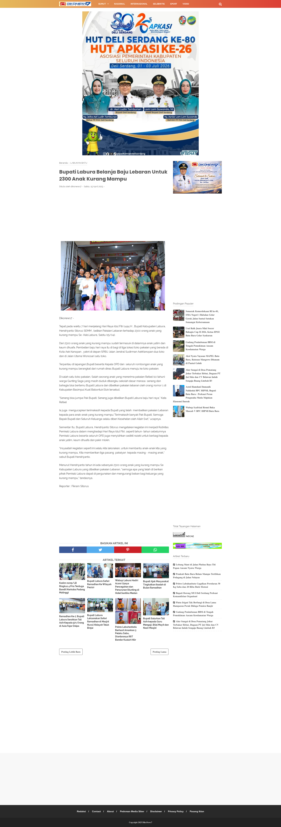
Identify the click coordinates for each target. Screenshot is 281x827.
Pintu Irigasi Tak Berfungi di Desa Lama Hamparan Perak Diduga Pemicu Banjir (194, 604)
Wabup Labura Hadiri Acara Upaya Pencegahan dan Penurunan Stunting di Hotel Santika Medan (127, 586)
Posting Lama (159, 651)
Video (186, 4)
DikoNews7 (147, 822)
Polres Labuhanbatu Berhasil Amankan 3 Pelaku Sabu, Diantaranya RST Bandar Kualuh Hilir (126, 633)
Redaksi (81, 811)
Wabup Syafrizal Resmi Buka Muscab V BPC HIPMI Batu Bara (202, 409)
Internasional (139, 4)
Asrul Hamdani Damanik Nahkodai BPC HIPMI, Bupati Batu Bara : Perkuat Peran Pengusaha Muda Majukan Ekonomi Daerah (194, 394)
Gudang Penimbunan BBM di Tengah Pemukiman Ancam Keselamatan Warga (200, 345)
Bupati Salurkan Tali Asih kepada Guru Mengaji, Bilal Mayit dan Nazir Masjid (156, 623)
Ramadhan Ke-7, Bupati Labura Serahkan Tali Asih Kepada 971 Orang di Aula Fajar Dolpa (71, 621)
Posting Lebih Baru (70, 651)
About (110, 811)
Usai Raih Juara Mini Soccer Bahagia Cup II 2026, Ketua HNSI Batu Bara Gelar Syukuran (203, 332)
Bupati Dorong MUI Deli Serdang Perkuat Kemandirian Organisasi (195, 594)
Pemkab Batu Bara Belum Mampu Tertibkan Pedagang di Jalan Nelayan (197, 575)
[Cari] (220, 4)
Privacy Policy (176, 811)
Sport (173, 4)
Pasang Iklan (197, 811)
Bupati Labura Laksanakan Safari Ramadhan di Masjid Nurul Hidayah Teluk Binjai (98, 621)
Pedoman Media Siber (132, 811)
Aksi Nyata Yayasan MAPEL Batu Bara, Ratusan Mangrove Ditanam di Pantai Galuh (203, 359)
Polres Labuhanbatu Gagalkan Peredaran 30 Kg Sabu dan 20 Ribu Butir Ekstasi (196, 585)
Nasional (119, 4)
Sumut (102, 4)
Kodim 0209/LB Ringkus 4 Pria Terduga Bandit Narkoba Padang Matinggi (72, 588)
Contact (96, 811)
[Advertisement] (114, 214)
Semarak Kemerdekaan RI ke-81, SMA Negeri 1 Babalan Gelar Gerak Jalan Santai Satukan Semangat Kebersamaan (202, 316)
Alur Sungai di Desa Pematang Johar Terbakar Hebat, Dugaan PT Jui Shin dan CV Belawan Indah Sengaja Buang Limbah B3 (203, 375)
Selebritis (159, 4)
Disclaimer (156, 811)
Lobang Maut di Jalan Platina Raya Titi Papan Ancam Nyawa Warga (194, 566)
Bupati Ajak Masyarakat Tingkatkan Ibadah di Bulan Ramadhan (156, 584)
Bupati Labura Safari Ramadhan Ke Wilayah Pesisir (99, 584)
